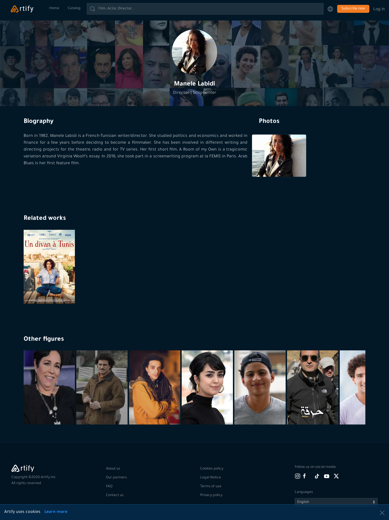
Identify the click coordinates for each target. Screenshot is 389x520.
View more (50, 411)
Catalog (74, 9)
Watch (50, 290)
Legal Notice (210, 478)
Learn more (55, 512)
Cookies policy (211, 469)
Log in (379, 8)
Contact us (115, 495)
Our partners (116, 478)
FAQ (109, 487)
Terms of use (210, 487)
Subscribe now (353, 9)
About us (113, 469)
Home (54, 9)
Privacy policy (211, 495)
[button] (330, 8)
